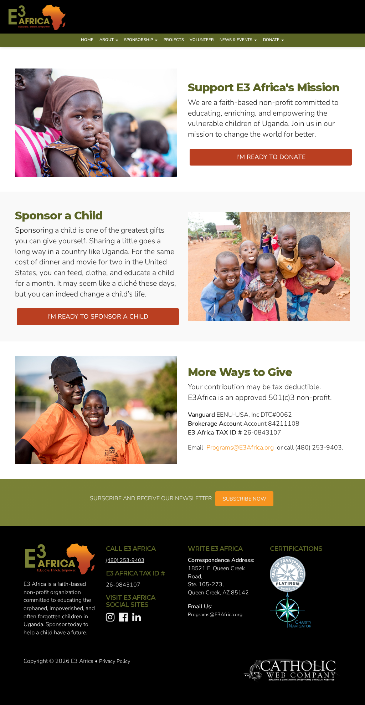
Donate (272, 39)
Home (87, 39)
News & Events (236, 39)
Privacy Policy (114, 661)
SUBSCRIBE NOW (244, 499)
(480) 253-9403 (125, 560)
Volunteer (202, 39)
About (107, 39)
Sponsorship (139, 39)
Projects (174, 39)
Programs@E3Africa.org (240, 447)
